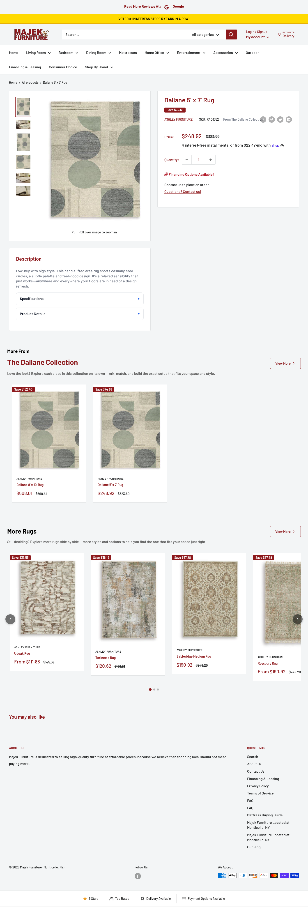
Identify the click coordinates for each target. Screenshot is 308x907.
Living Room (36, 52)
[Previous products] (10, 619)
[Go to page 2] (154, 689)
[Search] (231, 34)
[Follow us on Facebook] (138, 876)
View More (283, 363)
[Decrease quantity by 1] (186, 159)
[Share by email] (289, 119)
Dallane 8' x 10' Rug (30, 485)
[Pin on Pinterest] (272, 119)
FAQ (250, 800)
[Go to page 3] (158, 689)
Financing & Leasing (25, 67)
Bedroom (66, 52)
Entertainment (188, 52)
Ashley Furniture (178, 119)
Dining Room (96, 52)
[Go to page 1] (150, 689)
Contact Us (255, 771)
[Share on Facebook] (263, 119)
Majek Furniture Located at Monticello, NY (268, 824)
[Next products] (298, 619)
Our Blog (254, 847)
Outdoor (252, 52)
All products (30, 82)
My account (255, 37)
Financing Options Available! (191, 174)
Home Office (154, 52)
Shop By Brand (96, 67)
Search (252, 756)
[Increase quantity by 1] (210, 159)
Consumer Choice (63, 67)
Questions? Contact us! (182, 191)
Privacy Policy (258, 786)
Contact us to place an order (186, 184)
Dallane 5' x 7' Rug (110, 485)
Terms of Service (260, 793)
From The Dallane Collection (243, 119)
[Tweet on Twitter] (280, 119)
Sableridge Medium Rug (194, 656)
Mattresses (128, 52)
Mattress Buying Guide (265, 815)
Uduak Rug (22, 653)
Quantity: (171, 159)
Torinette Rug (105, 658)
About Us (254, 764)
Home (13, 52)
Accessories (223, 52)
